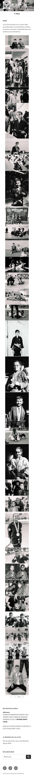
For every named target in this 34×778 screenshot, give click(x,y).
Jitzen (16, 4)
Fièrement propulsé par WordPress (13, 773)
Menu (18, 14)
